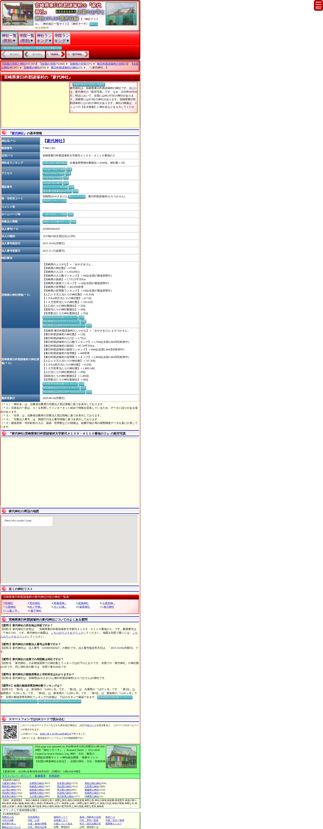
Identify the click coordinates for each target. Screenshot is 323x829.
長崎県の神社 (92, 793)
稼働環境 (40, 775)
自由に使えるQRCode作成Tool (55, 734)
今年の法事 (8, 820)
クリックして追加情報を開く (20, 810)
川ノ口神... (60, 606)
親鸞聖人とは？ (113, 823)
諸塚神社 (83, 603)
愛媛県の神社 (92, 790)
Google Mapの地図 (54, 169)
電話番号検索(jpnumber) (57, 190)
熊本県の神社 (9, 796)
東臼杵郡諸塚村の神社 (64, 67)
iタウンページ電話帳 (55, 186)
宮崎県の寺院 (78, 63)
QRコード (91, 725)
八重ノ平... (13, 610)
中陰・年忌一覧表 (114, 820)
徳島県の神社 (36, 790)
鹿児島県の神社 (65, 796)
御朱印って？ (61, 817)
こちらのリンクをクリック (67, 632)
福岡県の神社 (36, 793)
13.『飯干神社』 (75, 54)
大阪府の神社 (9, 783)
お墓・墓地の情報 (37, 823)
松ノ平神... (35, 606)
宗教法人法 (8, 817)
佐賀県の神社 (64, 793)
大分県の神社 (36, 796)
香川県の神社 (64, 790)
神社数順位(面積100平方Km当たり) (64, 325)
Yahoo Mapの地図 (53, 173)
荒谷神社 (34, 603)
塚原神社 (84, 606)
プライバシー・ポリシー (17, 775)
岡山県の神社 (64, 786)
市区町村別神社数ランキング (60, 383)
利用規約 (54, 775)
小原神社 (10, 606)
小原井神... (108, 603)
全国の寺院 (48, 63)
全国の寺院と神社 (14, 63)
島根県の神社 (36, 786)
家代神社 (18, 133)
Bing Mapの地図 (52, 177)
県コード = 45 (77, 196)
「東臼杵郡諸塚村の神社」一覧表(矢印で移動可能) (31, 47)
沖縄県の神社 (92, 796)
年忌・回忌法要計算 (90, 823)
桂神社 (9, 603)
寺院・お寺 (34, 820)
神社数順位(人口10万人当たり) (61, 321)
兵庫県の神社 (36, 783)
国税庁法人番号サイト (56, 221)
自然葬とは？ (61, 820)
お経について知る (63, 823)
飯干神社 (36, 610)
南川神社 (108, 606)
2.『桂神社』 (54, 54)
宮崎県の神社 (32, 67)
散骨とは (110, 817)
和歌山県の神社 (93, 783)
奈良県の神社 (64, 783)
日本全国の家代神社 (55, 162)
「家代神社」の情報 (55, 214)
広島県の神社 (92, 786)
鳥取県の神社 (9, 786)
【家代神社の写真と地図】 (89, 84)
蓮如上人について (11, 827)
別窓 (69, 169)
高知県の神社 (9, 793)
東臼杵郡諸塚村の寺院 (110, 63)
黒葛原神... (60, 603)
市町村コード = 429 (54, 200)
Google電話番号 (52, 182)
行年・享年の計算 (37, 827)
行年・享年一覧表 (89, 820)
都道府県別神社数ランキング (60, 317)
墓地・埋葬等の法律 (90, 817)
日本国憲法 (34, 817)
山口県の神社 (9, 790)
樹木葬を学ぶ (9, 823)
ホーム (94, 23)
